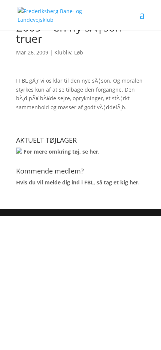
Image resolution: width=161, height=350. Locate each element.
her (93, 151)
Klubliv (63, 52)
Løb (78, 52)
